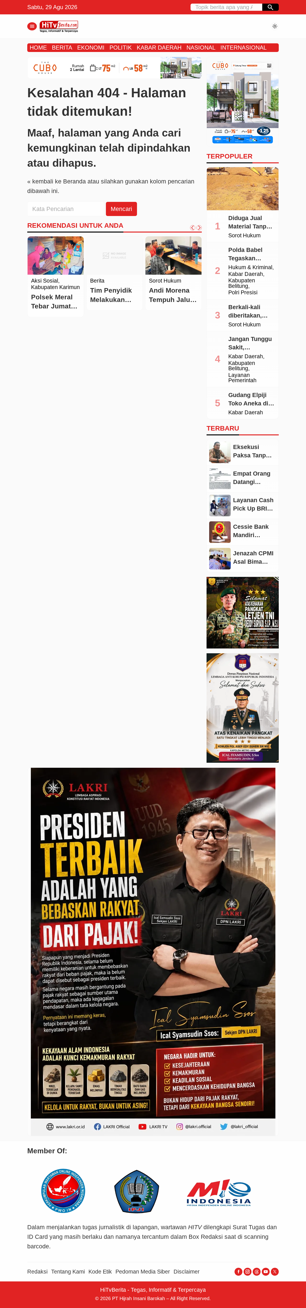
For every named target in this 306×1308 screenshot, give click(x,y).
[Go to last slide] (192, 227)
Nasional (101, 281)
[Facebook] (238, 1272)
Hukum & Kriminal (250, 267)
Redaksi (37, 1272)
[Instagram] (247, 1272)
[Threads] (257, 1272)
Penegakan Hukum (54, 293)
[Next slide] (199, 227)
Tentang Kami (68, 1272)
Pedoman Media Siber (142, 1272)
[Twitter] (275, 1272)
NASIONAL (200, 47)
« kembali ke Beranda (56, 181)
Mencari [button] (121, 208)
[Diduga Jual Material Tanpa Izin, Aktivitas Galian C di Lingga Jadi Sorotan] (243, 188)
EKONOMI (90, 47)
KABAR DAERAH (159, 47)
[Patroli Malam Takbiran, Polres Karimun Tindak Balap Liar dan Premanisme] (55, 255)
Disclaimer (187, 1272)
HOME (38, 47)
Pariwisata (162, 281)
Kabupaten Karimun (44, 283)
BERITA (62, 47)
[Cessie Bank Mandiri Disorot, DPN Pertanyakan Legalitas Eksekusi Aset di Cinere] (220, 532)
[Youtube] (266, 1272)
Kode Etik (100, 1272)
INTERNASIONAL (243, 47)
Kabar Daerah (245, 274)
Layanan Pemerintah (242, 378)
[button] (270, 7)
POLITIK (120, 47)
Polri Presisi (242, 293)
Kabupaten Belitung (241, 283)
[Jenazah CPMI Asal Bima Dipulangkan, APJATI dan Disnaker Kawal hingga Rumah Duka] (220, 558)
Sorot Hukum (244, 236)
